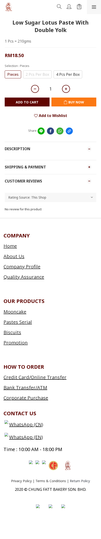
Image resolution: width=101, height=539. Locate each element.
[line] (41, 131)
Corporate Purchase (26, 398)
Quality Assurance (24, 277)
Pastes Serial (18, 322)
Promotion (16, 342)
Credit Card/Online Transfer (35, 377)
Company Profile (22, 266)
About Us (14, 256)
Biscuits (12, 332)
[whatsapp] (59, 131)
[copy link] (69, 131)
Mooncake (15, 312)
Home (10, 246)
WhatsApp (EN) (26, 437)
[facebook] (50, 131)
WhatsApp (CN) (26, 424)
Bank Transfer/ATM (25, 387)
